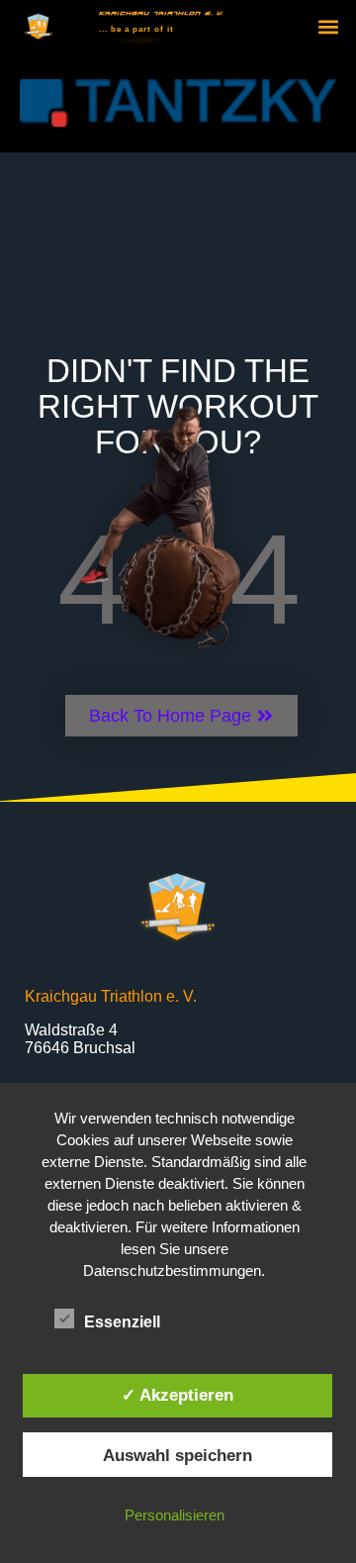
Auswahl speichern (177, 1455)
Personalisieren (174, 1515)
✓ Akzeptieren (177, 1395)
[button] (328, 27)
